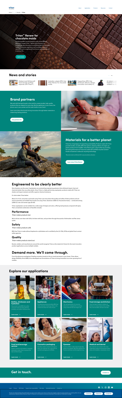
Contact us (106, 372)
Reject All (98, 393)
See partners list (16, 119)
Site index (42, 388)
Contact (110, 8)
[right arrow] (111, 75)
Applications (87, 8)
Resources (103, 8)
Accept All (108, 393)
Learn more (20, 57)
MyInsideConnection (50, 388)
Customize (88, 393)
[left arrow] (109, 75)
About (80, 8)
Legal (10, 388)
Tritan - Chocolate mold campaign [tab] (60, 63)
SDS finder (21, 388)
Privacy (15, 388)
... (14, 12)
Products (95, 8)
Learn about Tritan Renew (74, 162)
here (70, 394)
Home (10, 12)
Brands (18, 12)
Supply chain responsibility (32, 388)
